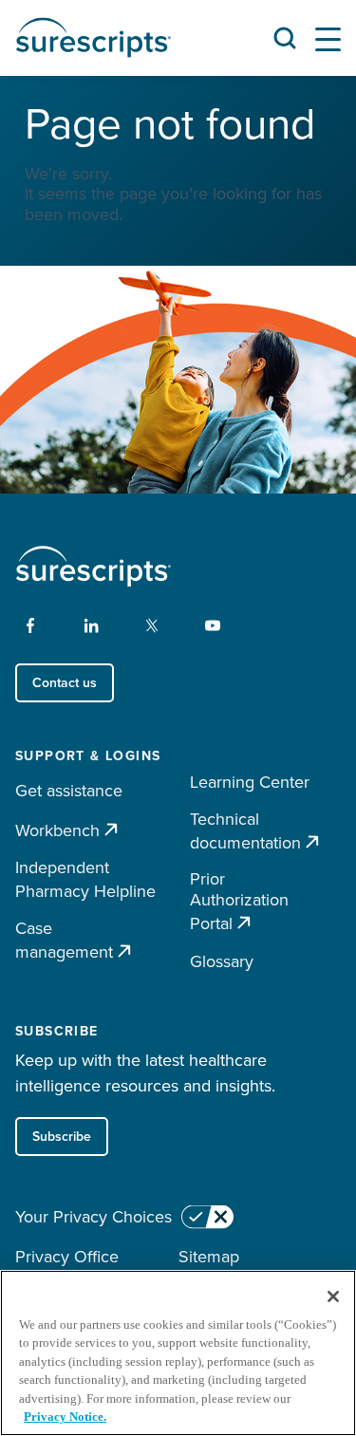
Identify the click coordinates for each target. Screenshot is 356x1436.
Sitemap (208, 1256)
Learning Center (249, 781)
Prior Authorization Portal (239, 901)
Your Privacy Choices (93, 1216)
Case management (64, 940)
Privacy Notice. (65, 1416)
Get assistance (68, 790)
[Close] (333, 1296)
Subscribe (61, 1136)
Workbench (57, 829)
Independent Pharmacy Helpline (85, 879)
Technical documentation (245, 831)
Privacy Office (67, 1256)
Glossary (221, 961)
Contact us (64, 682)
